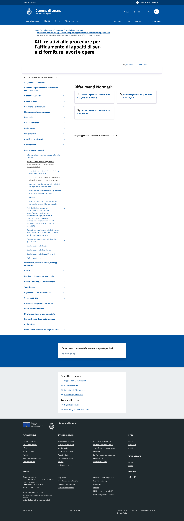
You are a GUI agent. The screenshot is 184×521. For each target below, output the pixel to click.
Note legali (97, 484)
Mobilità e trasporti (64, 465)
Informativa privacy (100, 481)
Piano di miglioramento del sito (104, 494)
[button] (147, 2)
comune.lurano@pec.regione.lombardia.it (37, 495)
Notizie (130, 441)
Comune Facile (122, 513)
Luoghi (130, 462)
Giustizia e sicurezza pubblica (103, 444)
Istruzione (117, 21)
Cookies (96, 487)
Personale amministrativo (32, 458)
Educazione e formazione (102, 441)
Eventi (130, 465)
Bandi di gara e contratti (74, 30)
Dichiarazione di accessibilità (103, 491)
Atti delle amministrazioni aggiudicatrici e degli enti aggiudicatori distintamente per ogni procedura (73, 32)
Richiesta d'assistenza (66, 487)
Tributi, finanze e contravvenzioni (104, 448)
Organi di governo (29, 441)
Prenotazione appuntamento (68, 481)
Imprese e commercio (65, 451)
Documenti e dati (29, 461)
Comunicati (132, 444)
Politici (25, 455)
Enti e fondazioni (29, 451)
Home (37, 30)
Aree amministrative (30, 444)
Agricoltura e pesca (100, 461)
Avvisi (130, 448)
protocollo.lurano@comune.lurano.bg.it (36, 500)
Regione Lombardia (30, 2)
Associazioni (139, 21)
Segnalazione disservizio (66, 484)
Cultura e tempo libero (66, 444)
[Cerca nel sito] (156, 11)
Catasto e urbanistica (65, 458)
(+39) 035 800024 (32, 487)
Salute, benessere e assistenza (104, 455)
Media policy (27, 510)
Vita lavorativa (63, 448)
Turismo (60, 461)
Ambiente (96, 451)
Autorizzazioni (98, 458)
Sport (128, 21)
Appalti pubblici (63, 455)
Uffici (25, 448)
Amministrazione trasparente (103, 477)
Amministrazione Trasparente (52, 30)
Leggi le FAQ (62, 477)
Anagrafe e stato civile (66, 441)
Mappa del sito (75, 510)
